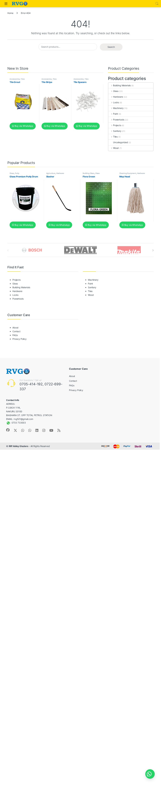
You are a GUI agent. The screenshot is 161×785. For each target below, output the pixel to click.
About (15, 327)
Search (157, 3)
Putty (17, 173)
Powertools (118, 119)
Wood (116, 148)
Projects (117, 125)
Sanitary (117, 131)
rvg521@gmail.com (23, 419)
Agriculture (50, 173)
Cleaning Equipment (127, 173)
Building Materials (122, 85)
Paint (115, 113)
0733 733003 (19, 422)
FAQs (15, 335)
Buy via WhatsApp (23, 126)
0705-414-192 (31, 384)
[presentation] (153, 250)
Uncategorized (120, 142)
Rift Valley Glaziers (18, 446)
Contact (16, 331)
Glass (115, 91)
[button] (150, 774)
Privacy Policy (19, 339)
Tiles (23, 79)
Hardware (118, 96)
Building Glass (88, 173)
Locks (116, 102)
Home (10, 13)
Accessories (15, 79)
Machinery (118, 108)
